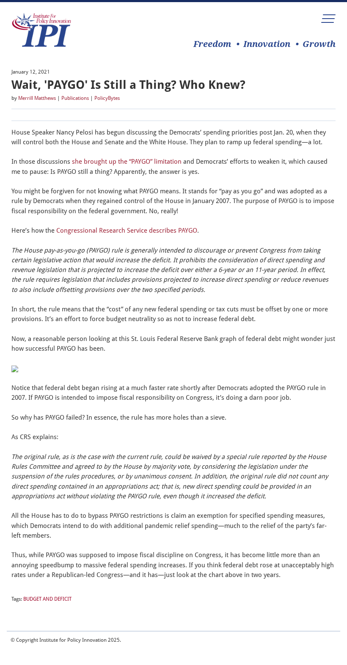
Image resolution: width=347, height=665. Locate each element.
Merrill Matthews (37, 98)
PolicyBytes (107, 98)
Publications (75, 98)
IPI (41, 30)
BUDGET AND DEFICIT (47, 599)
